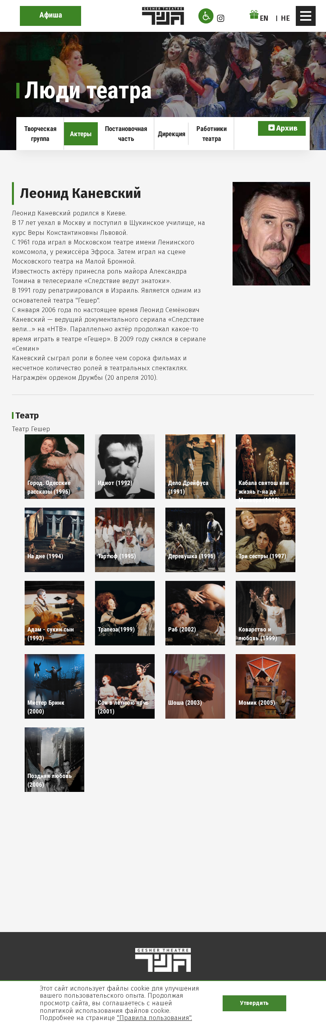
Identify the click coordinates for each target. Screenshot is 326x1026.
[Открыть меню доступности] (205, 15)
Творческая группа (40, 133)
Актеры (80, 134)
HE (285, 18)
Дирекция (171, 134)
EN (264, 18)
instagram (220, 18)
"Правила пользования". (154, 1018)
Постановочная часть (126, 133)
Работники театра (211, 133)
